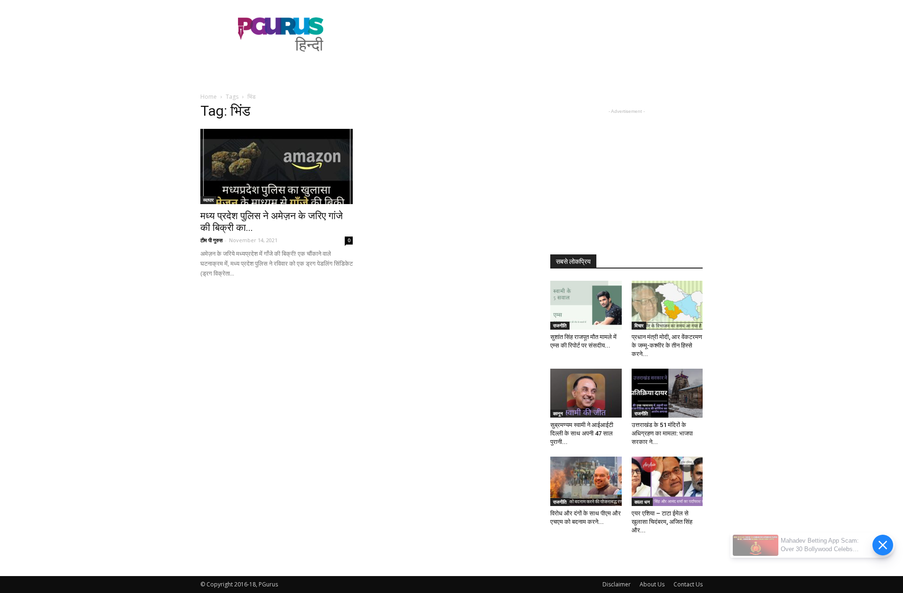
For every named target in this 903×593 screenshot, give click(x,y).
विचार (638, 325)
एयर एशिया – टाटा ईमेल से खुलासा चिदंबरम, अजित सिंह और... (662, 522)
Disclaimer (616, 584)
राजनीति (560, 325)
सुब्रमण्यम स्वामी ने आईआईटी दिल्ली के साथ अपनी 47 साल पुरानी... (581, 433)
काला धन (642, 501)
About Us (652, 584)
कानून (558, 413)
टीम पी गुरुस (211, 240)
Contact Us (688, 584)
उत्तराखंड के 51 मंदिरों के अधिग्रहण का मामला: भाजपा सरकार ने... (662, 433)
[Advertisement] (531, 34)
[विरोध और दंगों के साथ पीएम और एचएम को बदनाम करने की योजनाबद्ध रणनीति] (586, 481)
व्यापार (208, 200)
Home (208, 97)
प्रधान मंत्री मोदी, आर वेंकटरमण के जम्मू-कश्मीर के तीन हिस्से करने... (667, 345)
